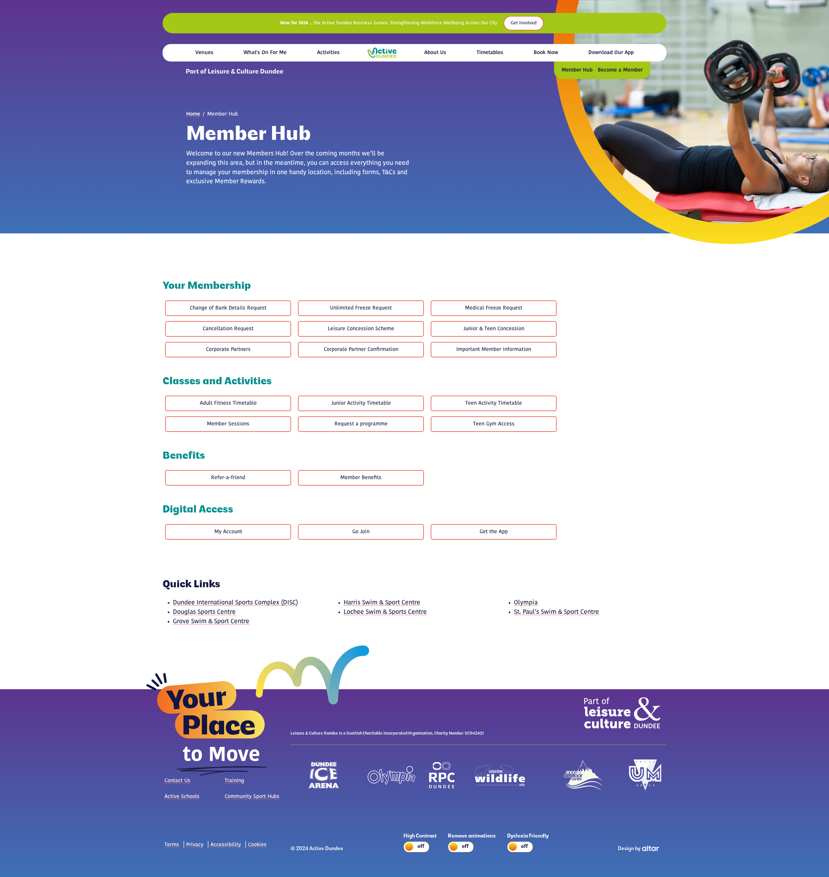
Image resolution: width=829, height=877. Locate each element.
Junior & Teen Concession (493, 329)
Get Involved (524, 23)
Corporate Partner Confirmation (361, 349)
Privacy (194, 845)
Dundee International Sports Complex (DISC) (235, 603)
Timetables (490, 52)
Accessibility (225, 845)
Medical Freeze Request (493, 308)
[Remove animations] (474, 848)
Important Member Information (493, 349)
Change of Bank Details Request (228, 308)
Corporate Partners (228, 349)
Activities (328, 52)
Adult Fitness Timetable (228, 403)
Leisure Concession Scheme (361, 329)
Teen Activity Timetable (493, 403)
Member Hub (577, 70)
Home (382, 53)
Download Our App (611, 52)
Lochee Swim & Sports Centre (385, 612)
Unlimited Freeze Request (361, 308)
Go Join (360, 531)
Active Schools (182, 796)
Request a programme (361, 424)
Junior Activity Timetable (361, 403)
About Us (435, 52)
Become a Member (620, 70)
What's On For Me (265, 52)
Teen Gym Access (494, 424)
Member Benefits (360, 477)
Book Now (546, 52)
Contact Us (177, 780)
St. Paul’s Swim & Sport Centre (556, 612)
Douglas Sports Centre (204, 612)
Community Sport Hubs (252, 796)
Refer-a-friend (228, 477)
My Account (228, 531)
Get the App (494, 531)
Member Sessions (228, 424)
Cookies (257, 845)
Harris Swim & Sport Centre (382, 603)
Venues (204, 52)
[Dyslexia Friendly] (530, 848)
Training (234, 780)
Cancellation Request (228, 329)
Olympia (526, 603)
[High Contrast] (422, 848)
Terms (172, 845)
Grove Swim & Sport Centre (211, 622)
